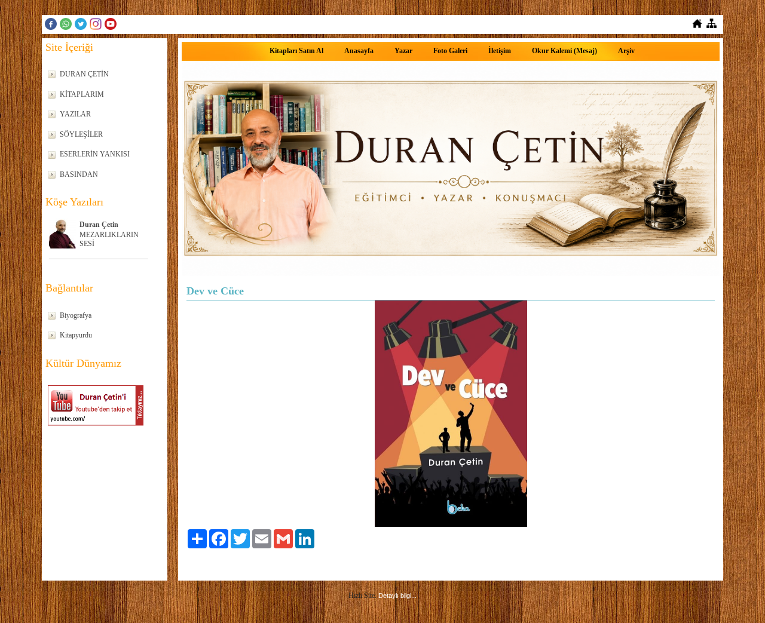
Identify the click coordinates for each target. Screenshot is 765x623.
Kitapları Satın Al (296, 51)
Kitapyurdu (76, 335)
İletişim (499, 51)
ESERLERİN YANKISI (95, 154)
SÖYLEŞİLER (81, 134)
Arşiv (626, 51)
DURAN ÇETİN (84, 74)
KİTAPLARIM (82, 94)
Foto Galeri (450, 51)
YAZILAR (75, 114)
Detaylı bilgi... (397, 595)
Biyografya (75, 315)
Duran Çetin (98, 224)
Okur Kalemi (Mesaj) (564, 51)
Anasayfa (359, 51)
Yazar (403, 51)
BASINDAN (79, 174)
